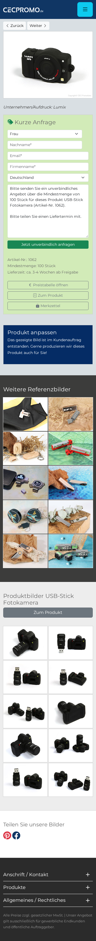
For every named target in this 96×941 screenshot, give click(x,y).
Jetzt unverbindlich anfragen (48, 244)
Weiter (36, 25)
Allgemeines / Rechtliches (34, 900)
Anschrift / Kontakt (25, 875)
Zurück (16, 25)
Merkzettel (49, 305)
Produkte (14, 887)
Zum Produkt (50, 295)
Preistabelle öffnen (50, 285)
